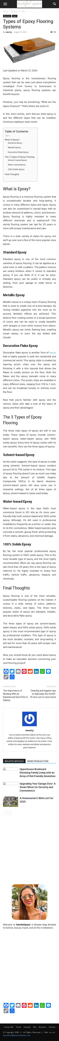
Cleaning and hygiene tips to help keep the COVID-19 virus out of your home (43, 693)
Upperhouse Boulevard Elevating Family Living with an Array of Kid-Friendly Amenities (38, 773)
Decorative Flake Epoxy (18, 152)
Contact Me (8, 1027)
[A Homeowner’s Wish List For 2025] (10, 801)
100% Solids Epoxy (16, 169)
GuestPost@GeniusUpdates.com (16, 1035)
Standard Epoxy (15, 143)
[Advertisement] (29, 849)
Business (15, 11)
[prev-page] (5, 813)
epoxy (52, 352)
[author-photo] (29, 726)
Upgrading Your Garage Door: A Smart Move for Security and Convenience (38, 787)
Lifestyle (27, 1027)
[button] (5, 4)
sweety (9, 32)
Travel (18, 1027)
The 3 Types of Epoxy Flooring (19, 157)
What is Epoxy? (12, 139)
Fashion (52, 1027)
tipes (23, 11)
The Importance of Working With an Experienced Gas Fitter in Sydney (15, 695)
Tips (34, 1027)
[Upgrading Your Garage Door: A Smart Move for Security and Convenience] (10, 787)
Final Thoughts (12, 174)
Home (5, 11)
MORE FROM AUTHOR (37, 761)
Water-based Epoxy (17, 165)
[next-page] (10, 813)
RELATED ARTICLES (14, 761)
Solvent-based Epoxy (17, 160)
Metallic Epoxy (14, 147)
